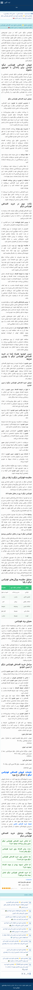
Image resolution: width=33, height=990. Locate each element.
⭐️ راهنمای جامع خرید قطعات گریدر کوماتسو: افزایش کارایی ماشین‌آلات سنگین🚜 (16, 924)
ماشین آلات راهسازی (9, 14)
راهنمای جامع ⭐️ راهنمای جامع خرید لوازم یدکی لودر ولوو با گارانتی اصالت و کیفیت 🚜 (15, 959)
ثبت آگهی (7, 2)
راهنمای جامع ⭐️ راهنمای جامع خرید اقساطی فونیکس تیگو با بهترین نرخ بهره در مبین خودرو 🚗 (16, 17)
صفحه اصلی (20, 14)
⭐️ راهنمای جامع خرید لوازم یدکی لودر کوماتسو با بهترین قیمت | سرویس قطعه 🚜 (15, 930)
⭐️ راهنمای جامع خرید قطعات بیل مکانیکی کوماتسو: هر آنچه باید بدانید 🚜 (16, 918)
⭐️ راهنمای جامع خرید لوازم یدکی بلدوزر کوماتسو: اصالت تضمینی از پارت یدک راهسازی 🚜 (15, 952)
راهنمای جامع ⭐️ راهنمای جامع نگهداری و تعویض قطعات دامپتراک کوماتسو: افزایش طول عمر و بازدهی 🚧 (16, 904)
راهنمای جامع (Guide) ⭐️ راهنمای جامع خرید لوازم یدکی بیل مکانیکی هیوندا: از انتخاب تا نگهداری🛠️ (16, 967)
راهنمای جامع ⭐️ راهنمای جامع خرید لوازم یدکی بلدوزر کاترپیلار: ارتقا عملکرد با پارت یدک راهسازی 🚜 (15, 943)
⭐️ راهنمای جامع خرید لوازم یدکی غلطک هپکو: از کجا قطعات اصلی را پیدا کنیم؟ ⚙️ (15, 936)
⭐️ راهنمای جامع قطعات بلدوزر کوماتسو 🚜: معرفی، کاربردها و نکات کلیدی (16, 912)
